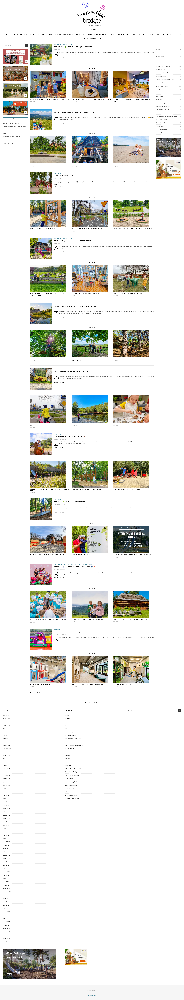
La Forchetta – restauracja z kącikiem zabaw (85, 293)
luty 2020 (5, 918)
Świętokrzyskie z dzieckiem (162, 109)
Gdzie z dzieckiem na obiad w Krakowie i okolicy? (15, 126)
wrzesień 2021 (6, 855)
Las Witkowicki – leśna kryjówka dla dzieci (85, 554)
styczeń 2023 (6, 802)
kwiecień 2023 (6, 792)
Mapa (43, 34)
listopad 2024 (6, 745)
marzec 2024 (6, 765)
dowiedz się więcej (60, 57)
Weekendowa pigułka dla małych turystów (166, 116)
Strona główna (18, 34)
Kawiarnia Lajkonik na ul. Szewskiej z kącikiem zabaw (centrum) (91, 99)
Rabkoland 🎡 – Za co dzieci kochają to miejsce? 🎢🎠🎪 (74, 567)
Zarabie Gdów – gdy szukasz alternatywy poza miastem (47, 164)
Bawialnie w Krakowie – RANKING (11, 123)
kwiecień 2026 (6, 718)
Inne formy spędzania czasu (160, 34)
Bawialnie (90, 34)
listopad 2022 (6, 808)
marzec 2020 (6, 915)
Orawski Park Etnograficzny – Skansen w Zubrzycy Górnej (131, 619)
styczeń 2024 (6, 768)
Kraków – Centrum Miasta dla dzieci (165, 79)
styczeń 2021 (6, 881)
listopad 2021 (6, 848)
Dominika (59, 49)
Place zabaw (36, 34)
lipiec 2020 (5, 901)
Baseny (158, 49)
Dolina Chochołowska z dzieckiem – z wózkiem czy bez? (75, 371)
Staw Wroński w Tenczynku (80, 424)
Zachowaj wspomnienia (161, 129)
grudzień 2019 (6, 925)
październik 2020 (7, 891)
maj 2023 (5, 788)
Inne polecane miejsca (161, 69)
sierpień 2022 (6, 818)
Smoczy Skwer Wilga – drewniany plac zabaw (127, 489)
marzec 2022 (6, 835)
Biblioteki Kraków (160, 56)
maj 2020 (5, 908)
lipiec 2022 (5, 821)
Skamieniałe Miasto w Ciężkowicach (124, 358)
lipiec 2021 (5, 861)
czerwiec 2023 (6, 785)
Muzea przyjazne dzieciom (104, 34)
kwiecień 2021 (6, 871)
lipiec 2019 (5, 941)
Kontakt (5, 130)
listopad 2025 (6, 725)
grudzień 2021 (6, 845)
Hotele (157, 59)
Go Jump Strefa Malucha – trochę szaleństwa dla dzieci (75, 632)
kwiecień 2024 (6, 762)
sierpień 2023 (6, 778)
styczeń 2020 (6, 921)
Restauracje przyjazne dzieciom (125, 34)
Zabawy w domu (160, 126)
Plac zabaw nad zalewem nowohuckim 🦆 (69, 436)
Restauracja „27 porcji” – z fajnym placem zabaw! (73, 241)
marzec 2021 (6, 875)
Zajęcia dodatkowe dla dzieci (163, 133)
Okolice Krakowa (79, 34)
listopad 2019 (6, 928)
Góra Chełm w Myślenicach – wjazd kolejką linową (87, 619)
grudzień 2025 (6, 722)
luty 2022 (5, 838)
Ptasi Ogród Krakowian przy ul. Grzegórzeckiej (86, 489)
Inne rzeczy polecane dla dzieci (163, 73)
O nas (4, 140)
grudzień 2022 (6, 805)
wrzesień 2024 (6, 752)
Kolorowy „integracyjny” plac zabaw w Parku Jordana (47, 554)
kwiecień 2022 (6, 832)
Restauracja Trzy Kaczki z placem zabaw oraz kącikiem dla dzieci (50, 99)
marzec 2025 (6, 738)
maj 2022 (5, 828)
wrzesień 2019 (6, 935)
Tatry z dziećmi (75, 369)
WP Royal (96, 990)
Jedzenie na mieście (143, 34)
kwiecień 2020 (6, 911)
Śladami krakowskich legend (93, 38)
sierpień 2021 (6, 858)
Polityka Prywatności (8, 143)
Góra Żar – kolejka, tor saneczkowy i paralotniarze (74, 112)
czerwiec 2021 (6, 865)
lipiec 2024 (5, 758)
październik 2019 (7, 931)
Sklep (27, 34)
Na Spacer (51, 34)
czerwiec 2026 (6, 715)
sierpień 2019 (6, 938)
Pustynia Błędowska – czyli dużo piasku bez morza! (128, 164)
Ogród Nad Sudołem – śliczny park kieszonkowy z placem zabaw (132, 228)
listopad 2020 (6, 888)
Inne (157, 63)
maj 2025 (5, 735)
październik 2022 (7, 812)
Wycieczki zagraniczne (161, 122)
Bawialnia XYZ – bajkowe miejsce (40, 684)
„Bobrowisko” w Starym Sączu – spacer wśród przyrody (75, 306)
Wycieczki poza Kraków (64, 34)
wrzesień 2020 (6, 895)
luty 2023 (5, 798)
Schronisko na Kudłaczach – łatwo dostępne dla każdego (89, 164)
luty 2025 (5, 742)
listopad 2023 (6, 772)
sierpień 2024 (6, 755)
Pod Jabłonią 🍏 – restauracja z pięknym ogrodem (73, 47)
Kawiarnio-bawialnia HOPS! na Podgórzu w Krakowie (88, 684)
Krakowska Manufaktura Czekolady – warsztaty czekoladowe (132, 424)
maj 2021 (5, 868)
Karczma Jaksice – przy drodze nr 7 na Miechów (127, 293)
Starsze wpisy (36, 692)
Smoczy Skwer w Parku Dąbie (65, 175)
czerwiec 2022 (6, 825)
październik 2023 (7, 775)
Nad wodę (158, 93)
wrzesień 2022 (6, 815)
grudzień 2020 (6, 885)
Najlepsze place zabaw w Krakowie (11, 136)
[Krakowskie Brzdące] (92, 14)
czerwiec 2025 (6, 732)
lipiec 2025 (5, 728)
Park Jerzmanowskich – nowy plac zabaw (42, 228)
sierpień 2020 (6, 898)
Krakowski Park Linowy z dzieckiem (41, 358)
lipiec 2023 (5, 782)
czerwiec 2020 (6, 905)
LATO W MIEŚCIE (160, 83)
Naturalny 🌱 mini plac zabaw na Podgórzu (70, 501)
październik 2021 (7, 852)
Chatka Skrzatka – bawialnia (122, 684)
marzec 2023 (6, 795)
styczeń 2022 (6, 841)
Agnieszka (59, 114)
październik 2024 (7, 748)
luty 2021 (5, 878)
